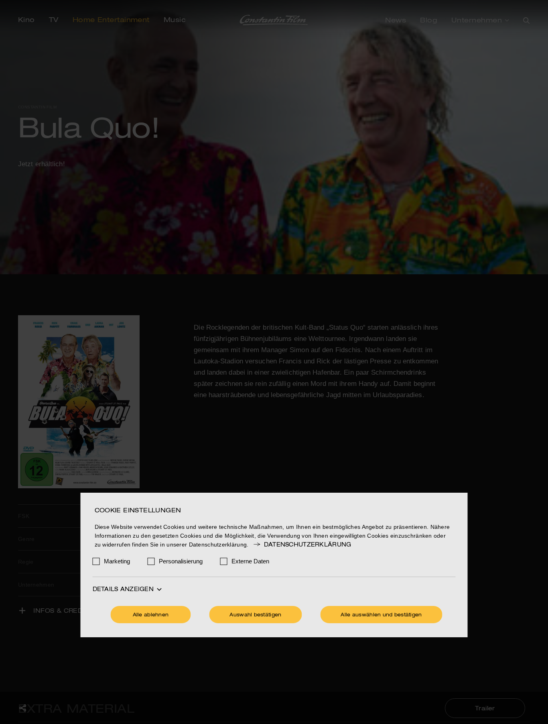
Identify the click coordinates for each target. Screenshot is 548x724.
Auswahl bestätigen (255, 615)
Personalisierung (181, 561)
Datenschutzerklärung (307, 545)
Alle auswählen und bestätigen (381, 615)
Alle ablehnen (151, 615)
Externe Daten (250, 561)
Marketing (117, 561)
